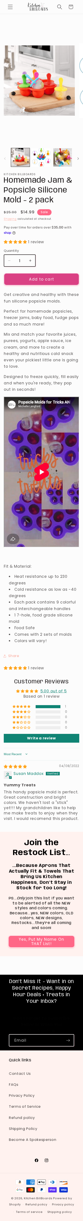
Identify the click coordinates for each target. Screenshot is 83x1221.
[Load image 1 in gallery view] (20, 157)
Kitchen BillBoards (38, 1198)
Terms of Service (25, 1106)
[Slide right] (78, 159)
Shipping (10, 219)
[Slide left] (5, 159)
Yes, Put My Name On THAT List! (41, 941)
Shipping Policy (23, 1128)
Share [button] (13, 655)
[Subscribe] (68, 1040)
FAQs (13, 1084)
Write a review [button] (41, 738)
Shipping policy (59, 1212)
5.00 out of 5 (53, 691)
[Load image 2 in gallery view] (41, 157)
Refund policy (22, 1117)
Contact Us (20, 1073)
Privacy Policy (22, 1095)
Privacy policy (63, 1204)
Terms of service (29, 1212)
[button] (10, 7)
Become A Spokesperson (32, 1139)
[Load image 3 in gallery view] (62, 157)
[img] (15, 766)
